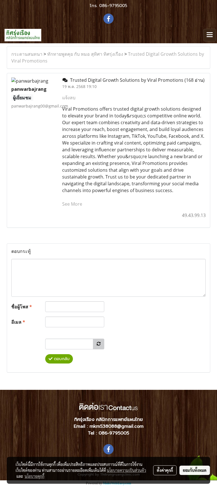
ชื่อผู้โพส (21, 307)
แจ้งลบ (68, 97)
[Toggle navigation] (209, 35)
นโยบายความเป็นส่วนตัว (126, 470)
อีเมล (18, 322)
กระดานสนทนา (26, 54)
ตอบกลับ (61, 359)
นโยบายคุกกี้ (34, 476)
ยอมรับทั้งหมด (195, 470)
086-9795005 (113, 6)
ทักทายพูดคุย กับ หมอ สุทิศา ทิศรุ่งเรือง (85, 54)
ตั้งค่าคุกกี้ (165, 470)
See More (72, 204)
